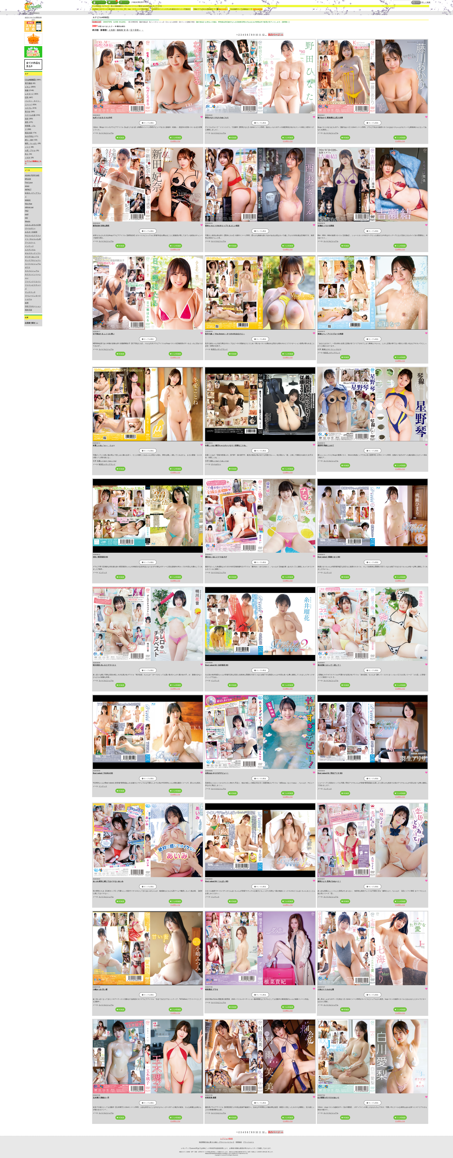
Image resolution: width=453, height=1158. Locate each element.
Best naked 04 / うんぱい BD (216, 881)
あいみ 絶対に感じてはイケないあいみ (108, 881)
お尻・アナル (30, 150)
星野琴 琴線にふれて (326, 445)
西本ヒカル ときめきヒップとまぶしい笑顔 (222, 225)
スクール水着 (30, 115)
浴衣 (26, 118)
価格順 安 (121, 29)
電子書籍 (28, 83)
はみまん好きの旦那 (33, 225)
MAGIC (28, 200)
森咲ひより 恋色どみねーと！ (329, 881)
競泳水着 (28, 132)
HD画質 (121, 137)
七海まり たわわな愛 (326, 989)
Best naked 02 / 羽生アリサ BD (330, 773)
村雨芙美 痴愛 (210, 1097)
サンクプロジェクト (33, 260)
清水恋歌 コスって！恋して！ (329, 665)
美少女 (27, 111)
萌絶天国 (28, 309)
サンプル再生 (148, 123)
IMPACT (28, 189)
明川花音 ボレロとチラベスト (104, 665)
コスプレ (28, 108)
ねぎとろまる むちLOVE (102, 117)
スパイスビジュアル (33, 263)
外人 (26, 154)
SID (26, 217)
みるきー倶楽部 (31, 232)
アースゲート (30, 242)
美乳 (26, 122)
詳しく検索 (426, 2)
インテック (29, 246)
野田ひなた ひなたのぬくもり (217, 117)
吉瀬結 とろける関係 (326, 225)
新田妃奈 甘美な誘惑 (101, 225)
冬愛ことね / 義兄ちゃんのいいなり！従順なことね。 (226, 445)
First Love (29, 182)
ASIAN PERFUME (32, 175)
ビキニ (27, 86)
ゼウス (27, 267)
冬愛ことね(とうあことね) (106, 461)
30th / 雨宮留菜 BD (100, 557)
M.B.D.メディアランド (219, 349)
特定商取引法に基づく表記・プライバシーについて (216, 1142)
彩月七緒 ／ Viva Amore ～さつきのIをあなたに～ (225, 333)
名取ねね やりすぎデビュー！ (217, 773)
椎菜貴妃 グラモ (211, 989)
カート (114, 2)
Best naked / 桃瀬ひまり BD (329, 557)
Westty (27, 221)
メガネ (27, 157)
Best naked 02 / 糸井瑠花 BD (216, 665)
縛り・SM (29, 139)
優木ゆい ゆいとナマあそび (216, 557)
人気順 (112, 29)
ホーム (25, 13)
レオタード (29, 93)
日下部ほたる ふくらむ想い (104, 333)
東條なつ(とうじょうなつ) (331, 349)
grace (27, 186)
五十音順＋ (135, 29)
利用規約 (239, 1142)
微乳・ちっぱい (31, 143)
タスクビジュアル (32, 271)
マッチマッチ (30, 292)
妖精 (26, 302)
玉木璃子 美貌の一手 (101, 1097)
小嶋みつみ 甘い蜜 (100, 989)
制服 (26, 90)
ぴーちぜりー (30, 228)
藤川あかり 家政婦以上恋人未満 (330, 117)
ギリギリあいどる (32, 256)
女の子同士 (29, 136)
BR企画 (28, 179)
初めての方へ (223, 9)
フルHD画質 (176, 137)
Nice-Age (28, 203)
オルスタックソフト (33, 253)
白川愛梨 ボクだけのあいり (328, 1097)
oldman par (29, 207)
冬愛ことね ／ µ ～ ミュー (104, 445)
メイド (27, 147)
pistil (26, 214)
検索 (418, 2)
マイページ (101, 2)
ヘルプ (126, 2)
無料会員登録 (257, 9)
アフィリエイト (248, 1142)
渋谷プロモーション (33, 306)
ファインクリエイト (33, 281)
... (266, 34)
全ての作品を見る (33, 64)
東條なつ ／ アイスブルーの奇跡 (330, 333)
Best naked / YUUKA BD (103, 773)
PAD (26, 210)
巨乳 (26, 97)
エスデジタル (30, 249)
